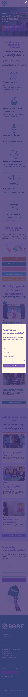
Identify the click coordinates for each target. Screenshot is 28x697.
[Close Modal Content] (25, 2)
